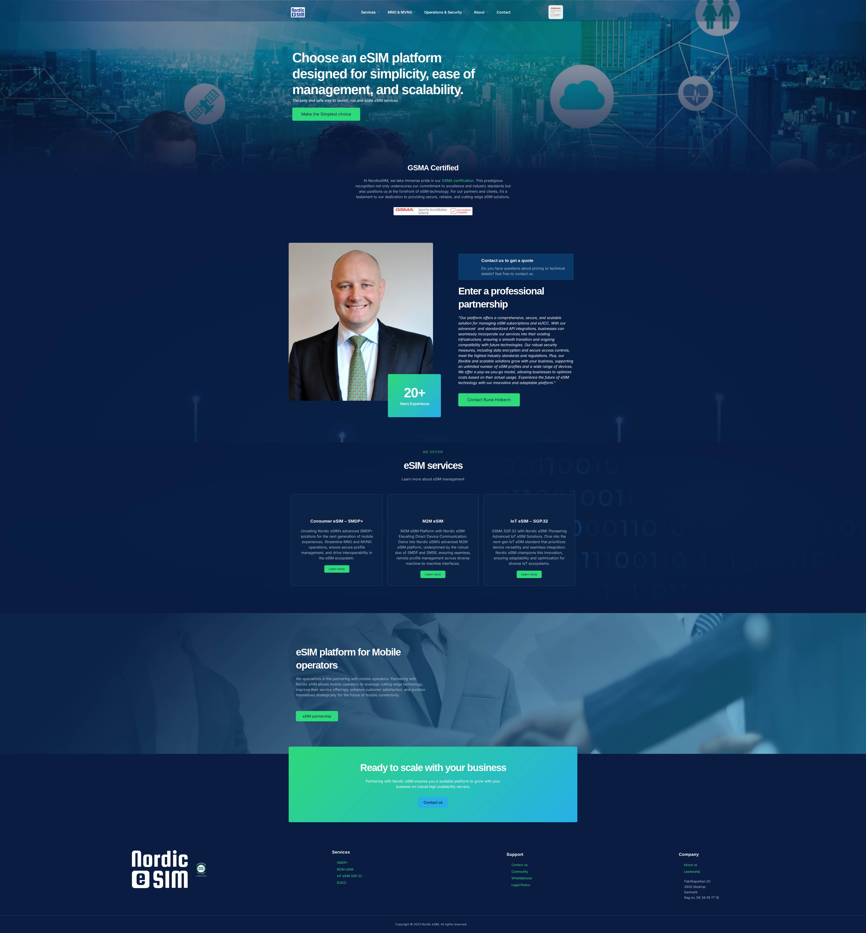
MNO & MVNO (400, 12)
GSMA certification (458, 180)
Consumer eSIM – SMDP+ (336, 521)
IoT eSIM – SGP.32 (529, 521)
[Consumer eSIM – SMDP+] (336, 507)
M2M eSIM (432, 521)
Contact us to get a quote (507, 260)
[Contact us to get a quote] (471, 266)
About (479, 12)
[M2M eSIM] (432, 507)
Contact (504, 12)
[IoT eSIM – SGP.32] (529, 507)
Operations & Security (443, 12)
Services (368, 12)
